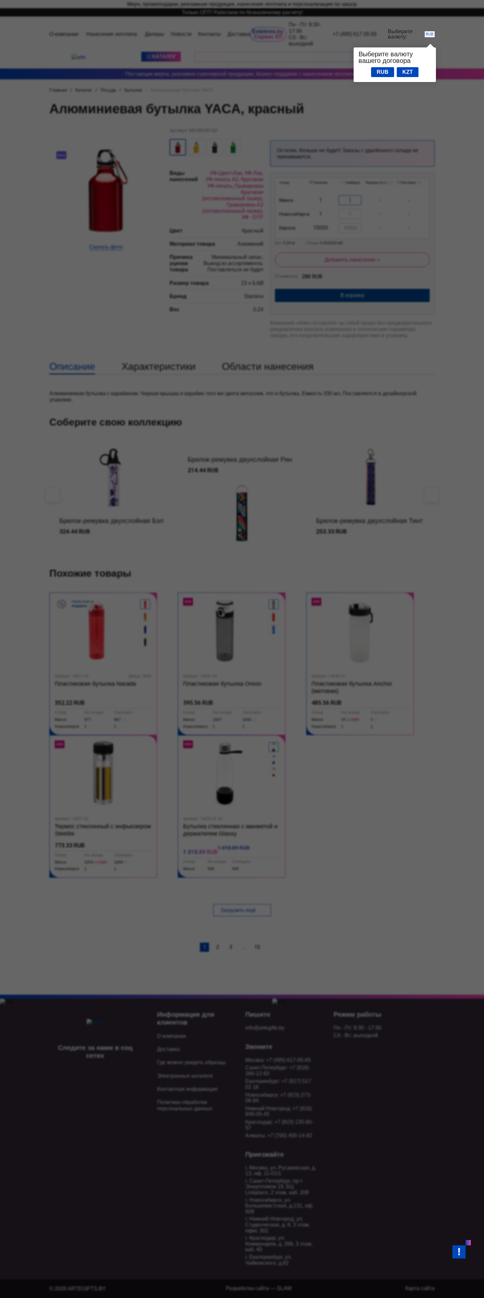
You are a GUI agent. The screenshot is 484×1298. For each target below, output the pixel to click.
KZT (407, 72)
